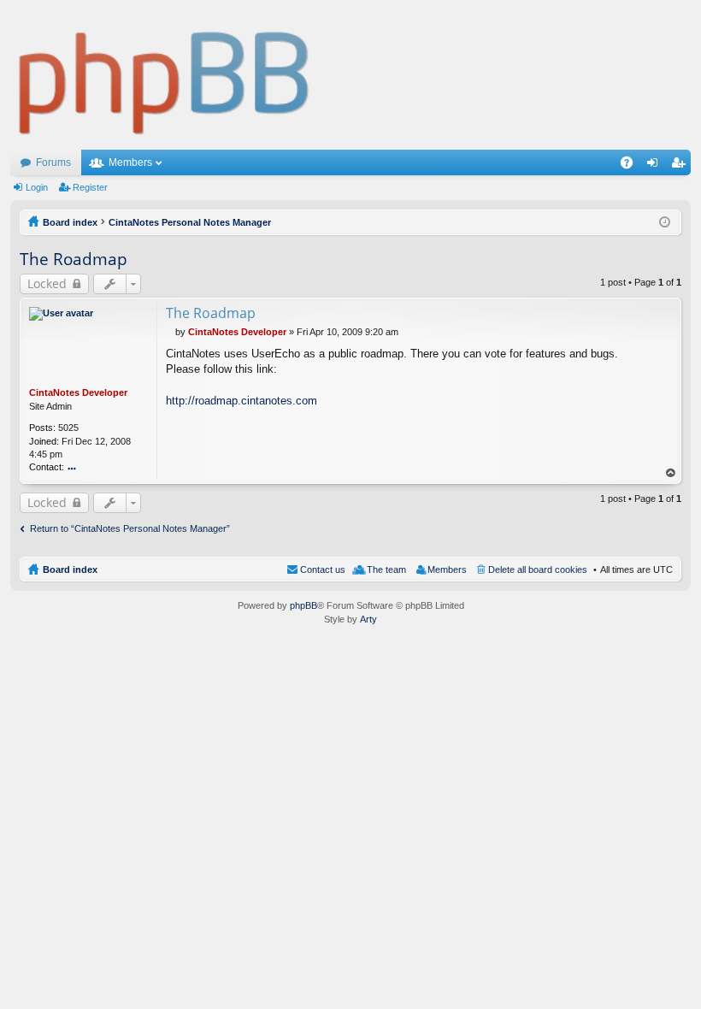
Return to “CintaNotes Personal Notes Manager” (130, 528)
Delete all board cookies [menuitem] (537, 569)
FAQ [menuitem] (632, 165)
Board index (70, 569)
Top (671, 473)
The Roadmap (73, 259)
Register (90, 187)
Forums (53, 162)
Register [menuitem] (681, 165)
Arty (368, 619)
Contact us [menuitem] (322, 569)
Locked (47, 283)
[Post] (170, 332)
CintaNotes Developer (78, 392)
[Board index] (164, 75)
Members (130, 162)
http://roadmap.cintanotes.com (241, 400)
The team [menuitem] (386, 569)
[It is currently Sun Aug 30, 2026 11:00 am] (664, 222)
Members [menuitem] (447, 569)
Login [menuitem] (655, 165)
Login (37, 187)
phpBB (303, 605)
